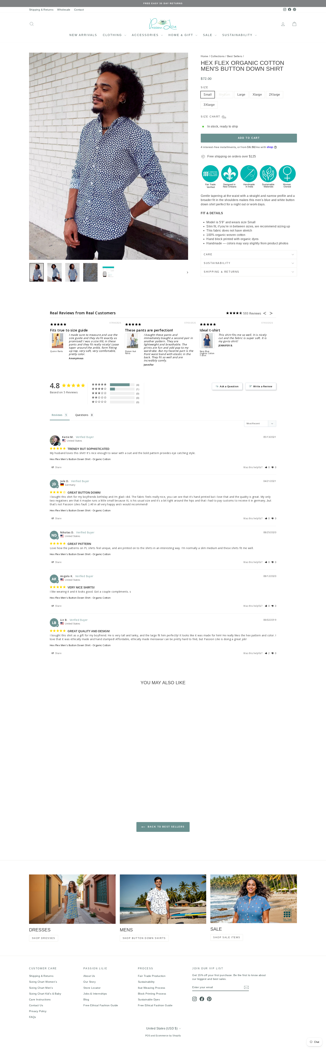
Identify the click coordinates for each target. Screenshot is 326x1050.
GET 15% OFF (191, 557)
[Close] (215, 489)
